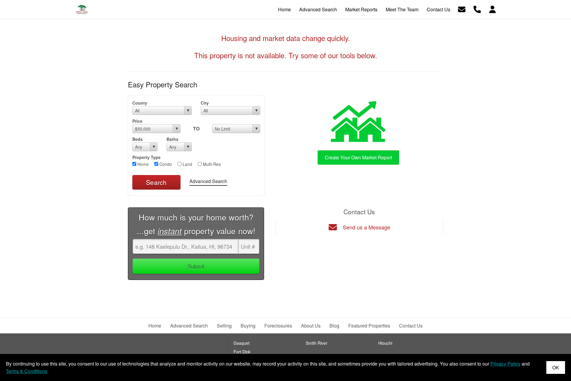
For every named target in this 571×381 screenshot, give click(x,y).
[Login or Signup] (492, 8)
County (139, 103)
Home (142, 164)
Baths (172, 139)
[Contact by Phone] (477, 8)
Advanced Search (208, 181)
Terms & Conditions (26, 371)
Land (186, 164)
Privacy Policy (505, 363)
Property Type (146, 157)
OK (555, 367)
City (205, 103)
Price (137, 121)
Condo (165, 164)
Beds (137, 139)
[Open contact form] (461, 8)
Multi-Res (211, 164)
